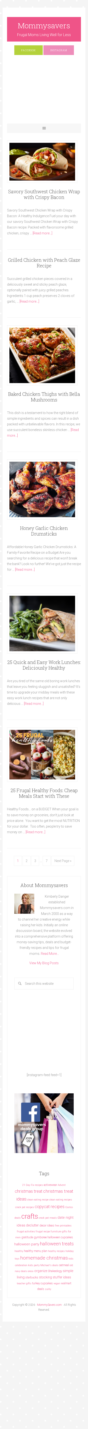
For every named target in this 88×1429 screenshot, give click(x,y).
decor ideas (46, 1225)
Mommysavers (44, 25)
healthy (19, 1251)
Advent (62, 1185)
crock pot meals (48, 1217)
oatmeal (64, 1265)
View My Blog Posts (44, 963)
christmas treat (28, 1191)
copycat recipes (50, 1206)
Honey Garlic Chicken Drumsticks (44, 531)
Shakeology (55, 1271)
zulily (48, 1289)
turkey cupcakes (42, 1283)
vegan (57, 1283)
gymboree (40, 1237)
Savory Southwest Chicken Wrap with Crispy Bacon (44, 194)
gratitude (27, 1237)
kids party (34, 1265)
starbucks (31, 1277)
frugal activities (26, 1231)
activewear (50, 1185)
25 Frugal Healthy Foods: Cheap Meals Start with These (44, 793)
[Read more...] (42, 233)
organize (40, 1271)
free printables (63, 1225)
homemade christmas (44, 1258)
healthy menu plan (35, 1251)
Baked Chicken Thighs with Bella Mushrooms (44, 397)
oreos (31, 1271)
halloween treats (57, 1244)
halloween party (26, 1244)
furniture (56, 1231)
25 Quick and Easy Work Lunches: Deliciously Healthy (44, 665)
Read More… (50, 953)
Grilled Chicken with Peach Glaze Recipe (44, 263)
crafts (29, 1216)
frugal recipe (43, 1231)
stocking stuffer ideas (55, 1277)
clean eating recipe (38, 1199)
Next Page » (62, 861)
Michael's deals (49, 1265)
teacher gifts (24, 1283)
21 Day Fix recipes (32, 1185)
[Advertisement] (44, 91)
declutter (32, 1225)
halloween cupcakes (60, 1237)
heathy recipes (56, 1251)
